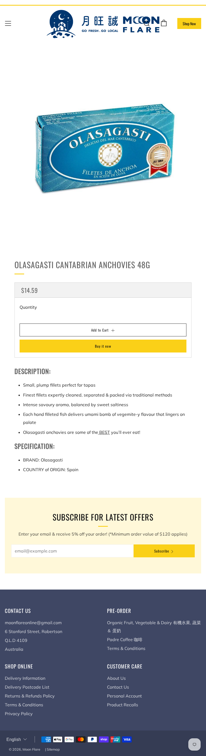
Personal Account (124, 696)
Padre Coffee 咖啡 (124, 639)
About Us (116, 678)
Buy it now (103, 346)
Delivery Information (25, 678)
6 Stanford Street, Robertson (33, 631)
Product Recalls (122, 704)
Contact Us (118, 687)
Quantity (28, 307)
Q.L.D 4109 (16, 640)
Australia (14, 649)
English (13, 739)
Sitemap (53, 749)
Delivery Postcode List (27, 687)
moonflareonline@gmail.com (33, 622)
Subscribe (161, 551)
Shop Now (189, 23)
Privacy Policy (19, 713)
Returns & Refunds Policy (30, 696)
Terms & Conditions (126, 648)
